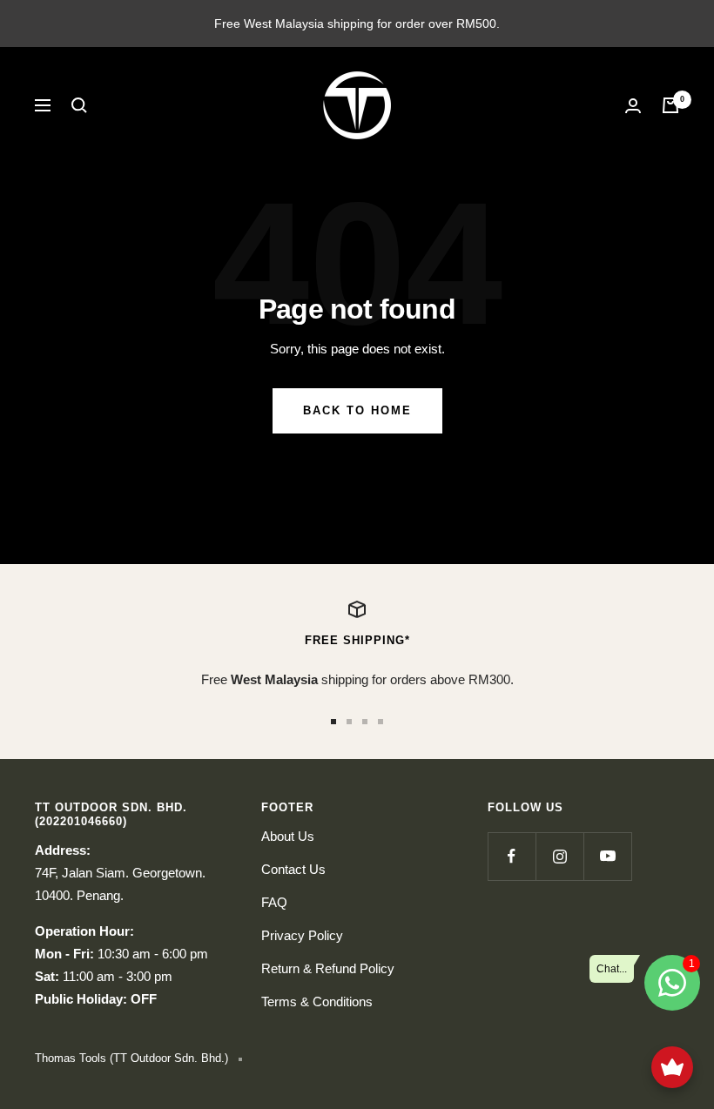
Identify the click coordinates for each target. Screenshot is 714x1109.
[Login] (633, 105)
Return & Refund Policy (327, 968)
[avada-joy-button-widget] (672, 1067)
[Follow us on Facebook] (512, 856)
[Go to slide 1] (333, 721)
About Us (287, 836)
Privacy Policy (302, 935)
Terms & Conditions (317, 1001)
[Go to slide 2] (349, 721)
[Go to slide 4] (380, 721)
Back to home (357, 410)
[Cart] (670, 105)
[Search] (79, 105)
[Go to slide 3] (364, 721)
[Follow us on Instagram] (559, 856)
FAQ (274, 902)
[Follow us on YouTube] (607, 856)
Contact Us (293, 869)
